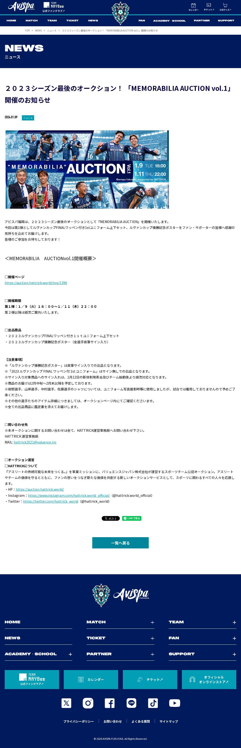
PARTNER (202, 20)
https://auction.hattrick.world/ (40, 489)
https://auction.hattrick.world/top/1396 (36, 282)
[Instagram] (88, 703)
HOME (11, 20)
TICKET (72, 20)
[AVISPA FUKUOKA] (120, 595)
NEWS (93, 20)
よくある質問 (141, 721)
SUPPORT (226, 20)
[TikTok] (153, 703)
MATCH (32, 20)
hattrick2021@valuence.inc (35, 442)
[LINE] (131, 703)
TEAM (52, 20)
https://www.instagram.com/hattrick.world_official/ (69, 495)
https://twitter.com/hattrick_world (50, 501)
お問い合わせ (113, 721)
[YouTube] (174, 703)
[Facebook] (109, 703)
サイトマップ (169, 721)
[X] (66, 703)
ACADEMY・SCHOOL (169, 21)
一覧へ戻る (120, 543)
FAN (142, 20)
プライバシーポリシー (78, 721)
